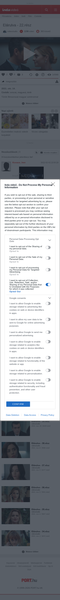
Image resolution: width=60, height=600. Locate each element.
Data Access (30, 415)
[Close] (54, 185)
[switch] (48, 247)
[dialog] (30, 300)
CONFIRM (18, 404)
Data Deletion (12, 415)
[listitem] (30, 240)
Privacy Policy (47, 415)
